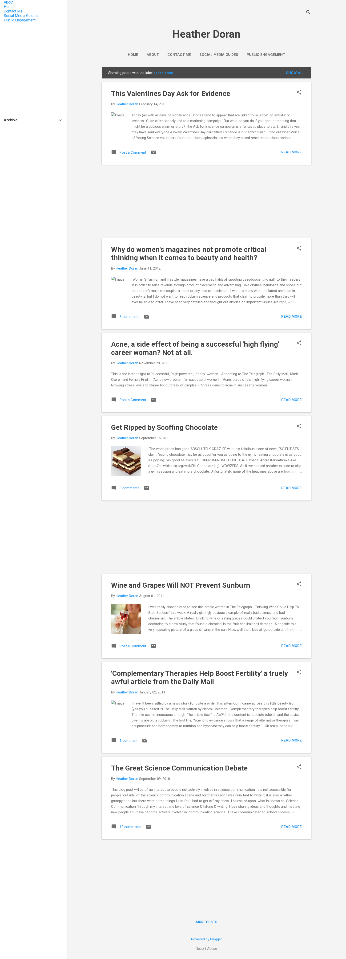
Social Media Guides (218, 55)
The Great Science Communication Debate (179, 768)
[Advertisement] (206, 201)
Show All (295, 73)
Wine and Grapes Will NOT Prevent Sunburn (180, 585)
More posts (206, 922)
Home (133, 55)
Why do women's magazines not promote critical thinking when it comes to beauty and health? (188, 253)
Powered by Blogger (206, 939)
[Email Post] (153, 154)
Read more (291, 152)
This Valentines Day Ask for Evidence (170, 93)
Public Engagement (266, 55)
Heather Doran (206, 34)
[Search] (308, 13)
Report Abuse (206, 949)
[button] (299, 92)
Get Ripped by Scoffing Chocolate (164, 427)
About (153, 55)
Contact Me (179, 55)
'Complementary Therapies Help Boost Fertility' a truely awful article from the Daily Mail (199, 677)
